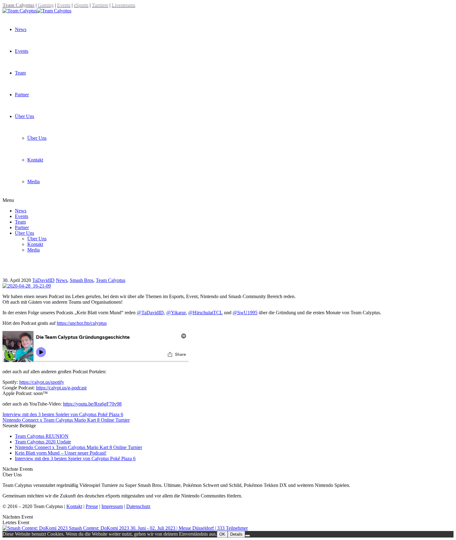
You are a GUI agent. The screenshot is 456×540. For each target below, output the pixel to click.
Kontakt (35, 159)
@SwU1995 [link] (245, 312)
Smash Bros (81, 280)
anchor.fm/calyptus (82, 323)
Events (21, 51)
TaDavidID (43, 280)
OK (222, 534)
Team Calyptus (110, 280)
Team (20, 72)
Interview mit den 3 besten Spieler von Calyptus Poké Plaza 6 (75, 458)
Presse (92, 506)
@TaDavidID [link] (150, 312)
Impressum (112, 506)
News (20, 29)
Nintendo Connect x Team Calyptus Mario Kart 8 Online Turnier (78, 447)
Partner (22, 94)
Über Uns (24, 116)
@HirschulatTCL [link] (205, 312)
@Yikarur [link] (176, 312)
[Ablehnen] (247, 536)
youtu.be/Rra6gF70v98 (92, 403)
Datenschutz (138, 506)
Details (236, 534)
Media (33, 181)
